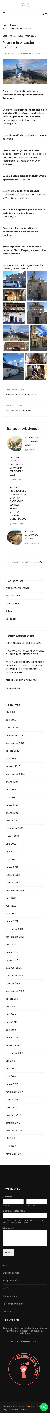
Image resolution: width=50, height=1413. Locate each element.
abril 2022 (11, 859)
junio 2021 (11, 898)
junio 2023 (11, 789)
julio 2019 (10, 1006)
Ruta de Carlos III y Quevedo (21, 394)
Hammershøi (13, 688)
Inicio (5, 1265)
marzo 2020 (12, 952)
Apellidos (30, 1206)
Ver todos (30, 36)
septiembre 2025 (15, 743)
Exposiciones (10, 1296)
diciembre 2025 (14, 735)
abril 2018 (11, 1076)
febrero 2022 (13, 875)
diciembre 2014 (14, 1130)
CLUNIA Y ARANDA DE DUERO (31, 535)
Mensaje (8, 1228)
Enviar (8, 1252)
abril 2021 (11, 913)
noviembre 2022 (14, 828)
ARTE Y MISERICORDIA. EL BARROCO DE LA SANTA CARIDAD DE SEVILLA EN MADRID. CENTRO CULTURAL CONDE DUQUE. (25, 667)
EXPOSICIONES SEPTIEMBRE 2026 (33, 441)
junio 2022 (11, 843)
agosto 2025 (12, 750)
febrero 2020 (13, 960)
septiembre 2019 (15, 991)
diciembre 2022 (14, 820)
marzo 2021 (12, 921)
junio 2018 (11, 1068)
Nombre (8, 1196)
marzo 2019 (12, 1037)
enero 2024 (12, 782)
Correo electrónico (14, 1211)
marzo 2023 (12, 805)
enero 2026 (12, 727)
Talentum (31, 1406)
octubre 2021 (13, 882)
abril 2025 (11, 758)
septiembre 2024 (15, 774)
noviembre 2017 (14, 1091)
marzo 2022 (12, 867)
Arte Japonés (13, 603)
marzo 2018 (12, 1084)
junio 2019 (11, 1014)
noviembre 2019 (14, 975)
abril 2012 (11, 1146)
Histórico (7, 1288)
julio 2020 (11, 944)
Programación (11, 1280)
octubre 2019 (13, 983)
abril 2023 (11, 797)
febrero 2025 (13, 766)
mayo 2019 (11, 1022)
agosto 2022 (12, 836)
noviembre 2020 (15, 929)
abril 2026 (11, 719)
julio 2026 (11, 712)
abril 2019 (11, 1030)
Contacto (8, 1311)
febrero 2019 (12, 1045)
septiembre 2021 (15, 890)
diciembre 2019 (14, 967)
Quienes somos (11, 1272)
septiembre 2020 (15, 936)
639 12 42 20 (32, 1341)
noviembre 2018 (14, 1053)
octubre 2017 (13, 1099)
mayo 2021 (11, 905)
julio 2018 (10, 1060)
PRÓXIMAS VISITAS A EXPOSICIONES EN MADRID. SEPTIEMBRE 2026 (25, 652)
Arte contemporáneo (18, 587)
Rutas (21, 36)
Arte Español (9, 36)
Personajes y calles (13, 1303)
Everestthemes (19, 1409)
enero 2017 (12, 1107)
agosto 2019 (12, 998)
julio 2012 (10, 1138)
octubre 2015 (13, 1122)
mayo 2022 (12, 851)
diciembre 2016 (14, 1115)
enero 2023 (12, 812)
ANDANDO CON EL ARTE (19, 410)
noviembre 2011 (14, 1153)
